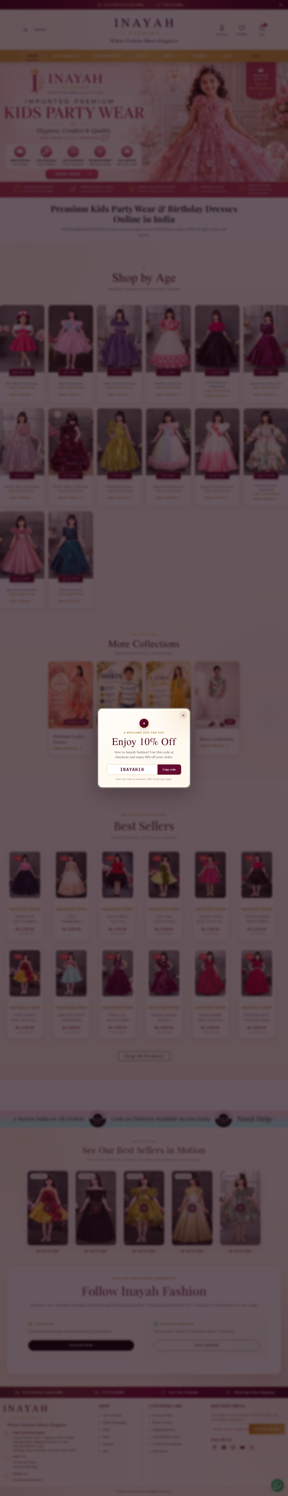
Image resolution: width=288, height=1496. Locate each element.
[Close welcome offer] (183, 715)
